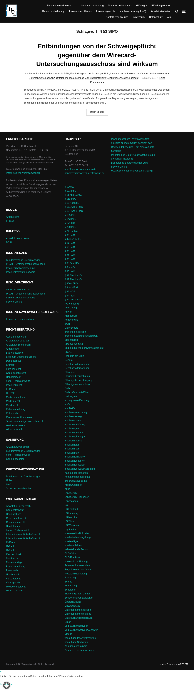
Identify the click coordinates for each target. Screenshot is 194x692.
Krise (67, 489)
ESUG (68, 352)
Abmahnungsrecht (16, 336)
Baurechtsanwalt (15, 352)
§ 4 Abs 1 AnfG (72, 239)
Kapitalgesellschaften (76, 473)
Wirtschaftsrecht (14, 429)
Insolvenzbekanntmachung (20, 268)
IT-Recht (10, 393)
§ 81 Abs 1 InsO (73, 275)
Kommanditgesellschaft (77, 477)
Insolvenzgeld (72, 428)
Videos (68, 634)
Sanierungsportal (15, 459)
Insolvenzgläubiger (75, 436)
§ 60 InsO (70, 251)
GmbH (68, 388)
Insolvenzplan (72, 444)
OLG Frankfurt (72, 557)
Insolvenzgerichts (74, 432)
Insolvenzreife (72, 452)
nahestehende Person (76, 549)
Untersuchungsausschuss (70, 78)
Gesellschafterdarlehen (77, 364)
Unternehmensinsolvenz (60, 5)
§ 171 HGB (71, 223)
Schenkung (71, 585)
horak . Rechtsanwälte (18, 289)
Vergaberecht (13, 578)
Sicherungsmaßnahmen (77, 593)
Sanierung (70, 577)
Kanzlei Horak (13, 554)
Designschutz (13, 360)
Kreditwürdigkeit (73, 485)
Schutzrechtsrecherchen (19, 488)
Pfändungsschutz (160, 5)
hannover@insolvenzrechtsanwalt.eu (85, 173)
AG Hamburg (72, 303)
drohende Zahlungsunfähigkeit (81, 335)
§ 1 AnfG (69, 187)
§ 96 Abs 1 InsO (73, 299)
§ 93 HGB (70, 291)
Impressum (139, 17)
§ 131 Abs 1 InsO (74, 207)
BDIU (9, 242)
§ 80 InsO (70, 271)
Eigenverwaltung (74, 344)
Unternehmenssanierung (78, 613)
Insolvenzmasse (73, 440)
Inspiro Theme (166, 664)
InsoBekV (70, 408)
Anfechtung (71, 307)
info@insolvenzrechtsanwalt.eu (23, 173)
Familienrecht (13, 369)
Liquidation (71, 529)
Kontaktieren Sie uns (117, 17)
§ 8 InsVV (70, 267)
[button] (6, 685)
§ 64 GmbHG (72, 263)
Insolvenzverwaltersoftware (20, 272)
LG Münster (71, 517)
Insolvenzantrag (73, 416)
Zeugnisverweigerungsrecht (123, 78)
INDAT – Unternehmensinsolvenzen (25, 264)
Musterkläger (72, 541)
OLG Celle (70, 553)
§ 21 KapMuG (72, 231)
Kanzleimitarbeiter (160, 11)
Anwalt (59, 73)
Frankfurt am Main (74, 356)
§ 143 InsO (70, 219)
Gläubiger (141, 5)
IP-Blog (10, 221)
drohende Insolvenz (75, 332)
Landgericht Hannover (77, 497)
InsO (67, 404)
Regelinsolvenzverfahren (78, 569)
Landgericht (71, 493)
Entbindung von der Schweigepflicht (89, 73)
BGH (66, 73)
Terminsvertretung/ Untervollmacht (24, 421)
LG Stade (70, 521)
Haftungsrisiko (72, 396)
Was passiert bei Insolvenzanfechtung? (132, 170)
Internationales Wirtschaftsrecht (23, 534)
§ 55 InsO (70, 247)
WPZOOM (183, 664)
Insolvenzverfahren (137, 73)
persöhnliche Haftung (76, 561)
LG (66, 505)
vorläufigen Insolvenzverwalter (81, 638)
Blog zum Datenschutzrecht (21, 357)
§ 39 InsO (70, 235)
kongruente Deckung (76, 481)
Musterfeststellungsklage (78, 537)
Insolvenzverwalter (159, 73)
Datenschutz (156, 17)
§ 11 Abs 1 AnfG (73, 195)
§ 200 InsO (70, 227)
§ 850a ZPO (71, 283)
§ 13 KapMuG (72, 203)
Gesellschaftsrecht (16, 373)
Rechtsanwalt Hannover (19, 417)
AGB (169, 17)
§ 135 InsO (70, 215)
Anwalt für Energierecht (18, 344)
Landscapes (71, 501)
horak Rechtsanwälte (40, 73)
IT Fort (9, 480)
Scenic (68, 581)
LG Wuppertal (72, 525)
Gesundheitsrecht (15, 522)
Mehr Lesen (99, 112)
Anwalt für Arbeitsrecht (18, 340)
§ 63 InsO (70, 259)
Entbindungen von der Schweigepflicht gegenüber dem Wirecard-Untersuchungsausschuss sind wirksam (97, 55)
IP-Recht (10, 389)
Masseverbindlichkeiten (77, 533)
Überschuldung (73, 602)
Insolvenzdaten (73, 420)
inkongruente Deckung (77, 400)
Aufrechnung (71, 319)
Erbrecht (10, 365)
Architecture (71, 315)
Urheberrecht (13, 574)
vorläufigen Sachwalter (77, 642)
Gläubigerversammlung (77, 384)
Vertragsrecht (13, 582)
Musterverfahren (73, 545)
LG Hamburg (71, 513)
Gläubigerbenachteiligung (78, 380)
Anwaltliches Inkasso (17, 238)
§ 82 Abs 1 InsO (73, 279)
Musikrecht (12, 405)
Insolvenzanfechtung (92, 5)
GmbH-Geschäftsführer (77, 392)
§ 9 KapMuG (71, 287)
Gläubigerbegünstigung (77, 376)
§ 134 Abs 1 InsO (74, 211)
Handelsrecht (13, 377)
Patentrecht (12, 413)
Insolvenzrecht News (80, 11)
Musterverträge (14, 562)
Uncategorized (72, 605)
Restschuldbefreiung (53, 11)
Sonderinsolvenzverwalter (79, 597)
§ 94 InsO (70, 295)
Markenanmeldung (16, 397)
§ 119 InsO (70, 199)
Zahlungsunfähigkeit (96, 78)
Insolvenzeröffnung (75, 424)
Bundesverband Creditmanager (23, 260)
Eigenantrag (71, 340)
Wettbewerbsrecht (15, 425)
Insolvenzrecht (118, 73)
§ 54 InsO (70, 243)
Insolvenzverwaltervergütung (80, 468)
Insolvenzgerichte (105, 11)
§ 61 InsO (70, 255)
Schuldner (70, 589)
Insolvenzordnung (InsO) (133, 11)
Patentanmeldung (15, 409)
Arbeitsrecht (12, 217)
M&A (8, 484)
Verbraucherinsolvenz (120, 5)
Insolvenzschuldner (75, 456)
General (69, 360)
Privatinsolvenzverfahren (78, 565)
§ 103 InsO (70, 191)
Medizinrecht (13, 401)
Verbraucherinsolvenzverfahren (81, 630)
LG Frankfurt (71, 509)
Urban (68, 622)
